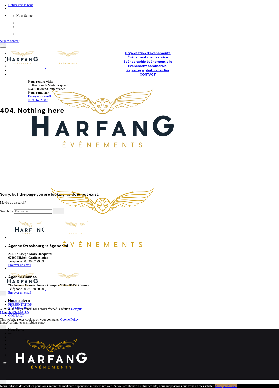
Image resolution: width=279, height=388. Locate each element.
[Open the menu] (1, 45)
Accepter (221, 386)
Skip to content (9, 41)
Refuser (232, 386)
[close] (3, 293)
